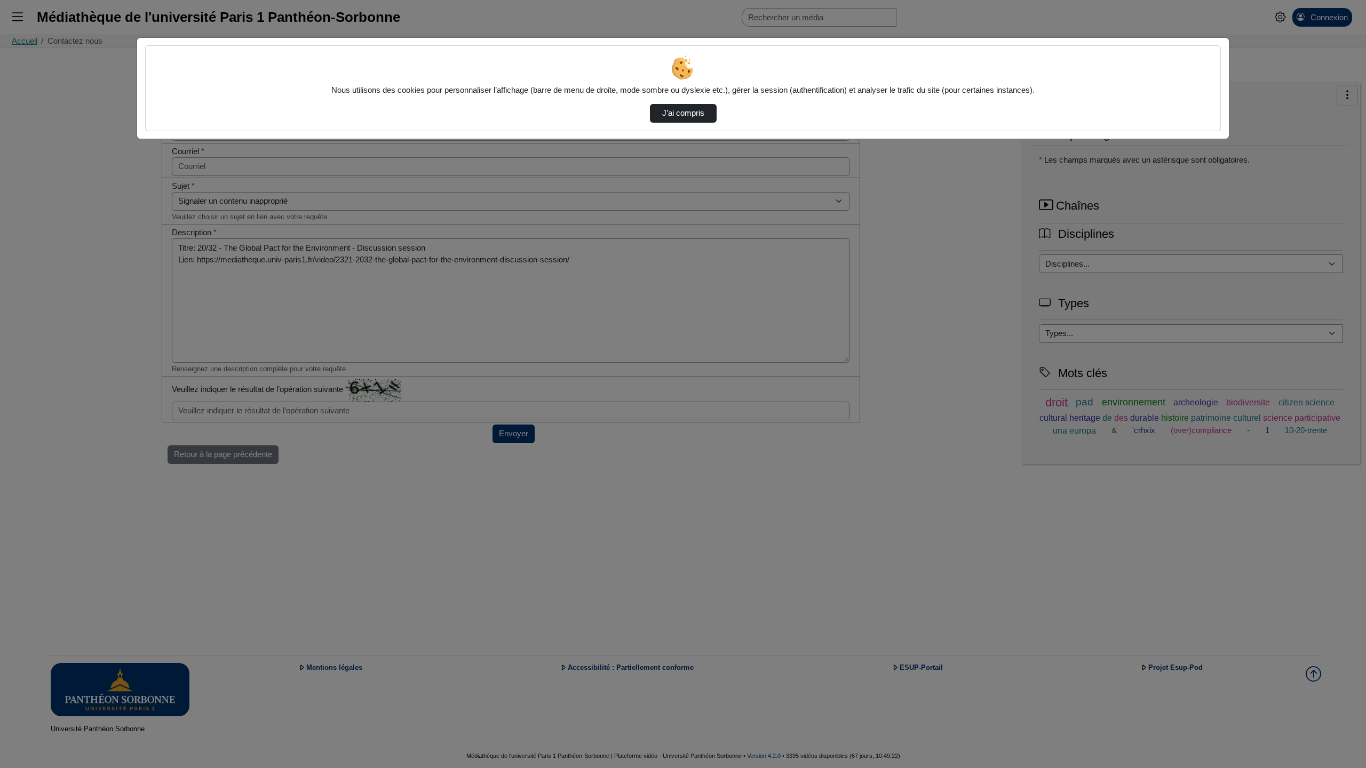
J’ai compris (683, 113)
